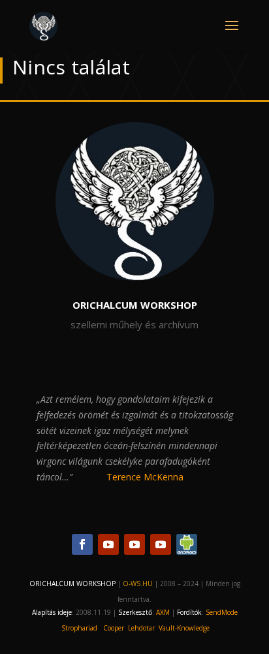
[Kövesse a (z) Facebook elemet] (82, 544)
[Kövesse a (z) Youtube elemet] (108, 544)
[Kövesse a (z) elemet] (186, 544)
